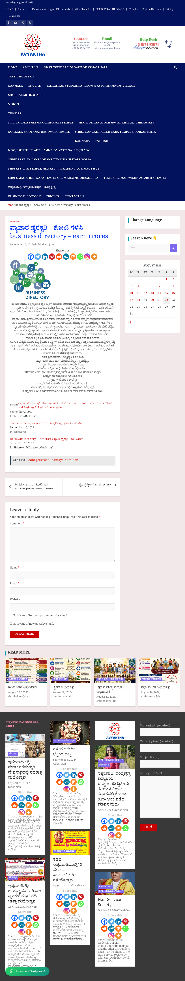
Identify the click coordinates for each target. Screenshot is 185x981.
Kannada (15, 86)
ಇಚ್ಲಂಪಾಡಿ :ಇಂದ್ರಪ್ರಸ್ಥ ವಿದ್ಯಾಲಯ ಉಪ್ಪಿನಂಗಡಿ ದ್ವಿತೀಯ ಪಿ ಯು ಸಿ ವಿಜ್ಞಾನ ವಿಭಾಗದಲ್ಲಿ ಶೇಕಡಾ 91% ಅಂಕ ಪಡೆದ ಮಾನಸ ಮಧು (114, 790)
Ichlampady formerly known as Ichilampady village (91, 86)
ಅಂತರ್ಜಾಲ (15, 222)
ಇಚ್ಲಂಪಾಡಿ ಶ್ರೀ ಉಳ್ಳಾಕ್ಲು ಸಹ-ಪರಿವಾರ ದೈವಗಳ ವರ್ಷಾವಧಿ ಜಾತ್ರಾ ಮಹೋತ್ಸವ (24, 894)
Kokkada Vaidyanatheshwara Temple (39, 132)
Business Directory (151, 9)
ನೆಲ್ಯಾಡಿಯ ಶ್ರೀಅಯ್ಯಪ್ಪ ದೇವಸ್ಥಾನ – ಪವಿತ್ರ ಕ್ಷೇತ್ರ (31, 187)
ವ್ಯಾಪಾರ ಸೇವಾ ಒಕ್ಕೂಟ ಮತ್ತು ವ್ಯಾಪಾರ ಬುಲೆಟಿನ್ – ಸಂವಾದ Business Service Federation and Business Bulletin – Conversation (65, 405)
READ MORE (19, 653)
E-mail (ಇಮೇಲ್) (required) (156, 742)
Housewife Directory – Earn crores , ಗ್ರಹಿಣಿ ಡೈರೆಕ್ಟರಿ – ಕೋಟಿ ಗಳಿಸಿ (46, 439)
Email (14, 584)
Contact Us (14, 16)
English (34, 86)
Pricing (169, 9)
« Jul (131, 323)
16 (173, 293)
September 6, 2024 (64, 760)
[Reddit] (59, 256)
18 (138, 300)
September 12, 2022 (21, 245)
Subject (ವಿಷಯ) (149, 758)
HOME (9, 9)
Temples (133, 9)
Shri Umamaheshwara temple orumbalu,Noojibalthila (53, 178)
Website (15, 600)
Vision (13, 104)
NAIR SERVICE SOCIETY (111, 760)
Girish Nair (14, 787)
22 (166, 300)
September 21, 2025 (19, 784)
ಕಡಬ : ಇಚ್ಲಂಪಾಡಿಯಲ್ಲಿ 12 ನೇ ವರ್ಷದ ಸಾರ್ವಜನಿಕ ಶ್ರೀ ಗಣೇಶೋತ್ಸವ (67, 870)
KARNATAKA (105, 887)
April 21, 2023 (106, 810)
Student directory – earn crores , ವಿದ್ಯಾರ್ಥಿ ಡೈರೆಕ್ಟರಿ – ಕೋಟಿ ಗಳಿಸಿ (46, 424)
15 (166, 293)
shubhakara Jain (44, 245)
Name (14, 568)
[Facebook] (31, 256)
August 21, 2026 (61, 693)
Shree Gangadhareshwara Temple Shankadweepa (115, 132)
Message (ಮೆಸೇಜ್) (151, 774)
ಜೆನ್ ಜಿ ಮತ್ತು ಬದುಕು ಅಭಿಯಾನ (111, 679)
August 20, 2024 (62, 886)
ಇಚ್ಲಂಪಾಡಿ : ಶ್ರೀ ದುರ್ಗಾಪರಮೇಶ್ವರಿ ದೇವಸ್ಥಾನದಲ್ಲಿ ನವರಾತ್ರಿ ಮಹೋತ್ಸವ (25, 771)
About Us (22, 9)
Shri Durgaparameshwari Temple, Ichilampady (116, 122)
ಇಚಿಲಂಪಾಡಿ (104, 765)
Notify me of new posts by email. (33, 624)
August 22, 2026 (17, 693)
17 (131, 300)
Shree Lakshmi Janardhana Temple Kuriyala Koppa (49, 159)
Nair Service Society (109, 903)
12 (145, 293)
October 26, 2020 (108, 911)
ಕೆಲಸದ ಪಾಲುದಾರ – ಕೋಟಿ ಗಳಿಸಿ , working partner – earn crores (33, 487)
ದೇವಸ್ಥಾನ (13, 754)
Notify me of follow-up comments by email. (40, 616)
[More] (94, 256)
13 (152, 293)
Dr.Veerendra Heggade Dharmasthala (51, 9)
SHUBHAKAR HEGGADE (110, 9)
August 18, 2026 (150, 693)
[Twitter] (38, 256)
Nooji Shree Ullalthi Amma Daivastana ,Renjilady (49, 150)
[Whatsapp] (80, 256)
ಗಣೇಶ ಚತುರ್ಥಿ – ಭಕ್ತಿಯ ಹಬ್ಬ (65, 752)
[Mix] (73, 256)
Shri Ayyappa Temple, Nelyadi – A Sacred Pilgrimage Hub (54, 168)
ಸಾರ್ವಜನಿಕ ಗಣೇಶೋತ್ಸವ (64, 741)
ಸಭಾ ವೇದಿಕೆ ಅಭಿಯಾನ (151, 679)
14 (159, 293)
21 (159, 300)
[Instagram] (87, 256)
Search (173, 248)
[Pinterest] (52, 256)
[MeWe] (66, 256)
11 (138, 293)
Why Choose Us (83, 9)
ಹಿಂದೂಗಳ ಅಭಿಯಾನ (18, 679)
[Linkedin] (45, 256)
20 (152, 300)
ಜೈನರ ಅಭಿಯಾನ (60, 679)
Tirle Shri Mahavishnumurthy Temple (135, 178)
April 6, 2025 (15, 907)
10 (131, 293)
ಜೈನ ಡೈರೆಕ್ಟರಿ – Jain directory (95, 485)
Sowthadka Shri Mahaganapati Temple (40, 122)
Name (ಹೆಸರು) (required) (155, 726)
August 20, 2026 (105, 697)
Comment (17, 524)
